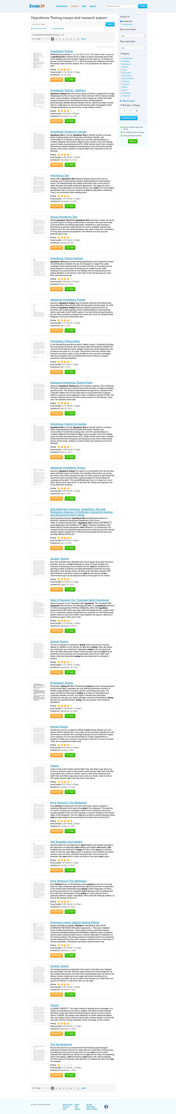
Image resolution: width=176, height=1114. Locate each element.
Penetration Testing (61, 682)
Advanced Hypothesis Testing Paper (71, 382)
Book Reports (126, 64)
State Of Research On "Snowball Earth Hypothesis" (80, 600)
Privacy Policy (90, 1107)
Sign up (133, 141)
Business (125, 67)
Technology (126, 96)
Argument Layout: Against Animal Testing (74, 922)
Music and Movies (127, 78)
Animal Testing (59, 641)
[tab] (132, 101)
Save (72, 79)
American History (127, 58)
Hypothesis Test (59, 175)
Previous (46, 39)
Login (84, 6)
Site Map (89, 1105)
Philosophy (125, 81)
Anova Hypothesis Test (63, 216)
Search (77, 1105)
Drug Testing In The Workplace (68, 802)
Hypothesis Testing (61, 51)
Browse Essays (61, 6)
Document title (127, 21)
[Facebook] (106, 1108)
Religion (124, 87)
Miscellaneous (127, 75)
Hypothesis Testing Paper (65, 341)
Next (83, 39)
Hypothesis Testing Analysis (66, 258)
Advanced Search (129, 118)
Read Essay (56, 79)
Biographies (126, 61)
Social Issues (126, 93)
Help (76, 1107)
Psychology (126, 84)
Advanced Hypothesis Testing (67, 299)
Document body (127, 24)
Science (124, 90)
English (124, 70)
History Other (126, 73)
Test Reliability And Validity (66, 841)
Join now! (74, 6)
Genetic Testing (59, 558)
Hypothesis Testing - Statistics (68, 90)
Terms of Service (91, 1109)
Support (93, 6)
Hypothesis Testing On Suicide (68, 131)
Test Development (61, 1044)
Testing (54, 765)
